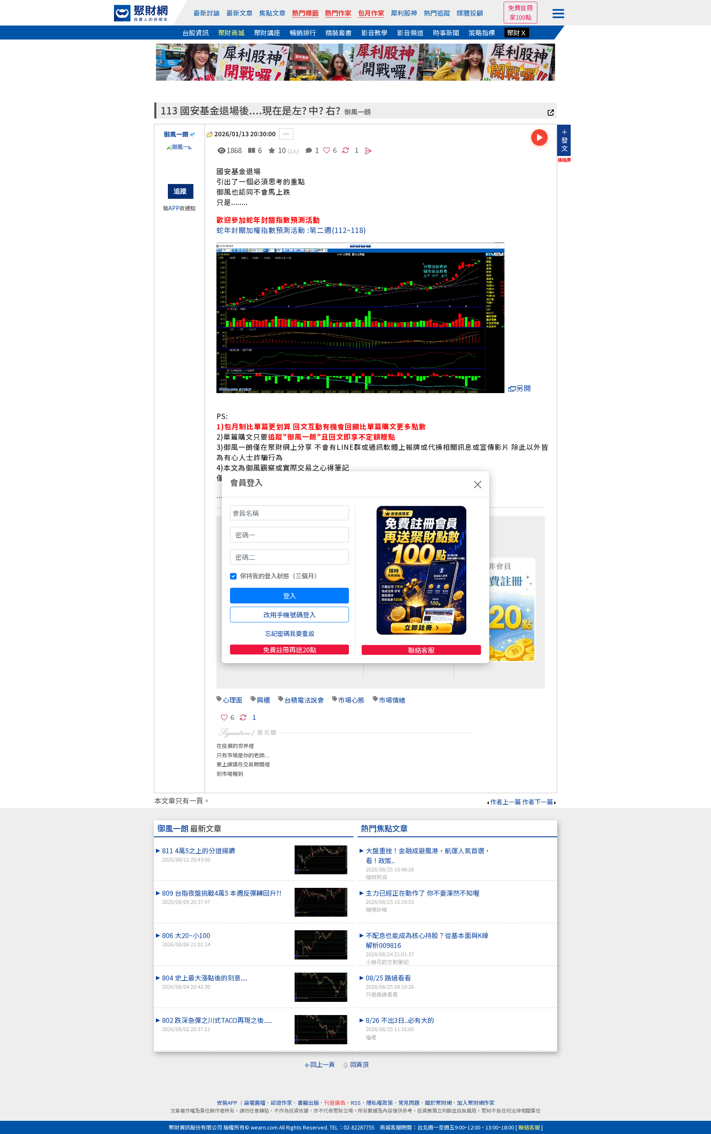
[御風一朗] (179, 159)
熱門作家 (338, 13)
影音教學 (374, 32)
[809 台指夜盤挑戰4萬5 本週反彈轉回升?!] (321, 902)
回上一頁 (322, 1064)
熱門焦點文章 (384, 828)
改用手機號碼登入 (289, 614)
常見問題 (409, 1102)
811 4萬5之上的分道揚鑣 (198, 854)
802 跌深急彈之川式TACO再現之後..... (217, 1024)
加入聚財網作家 (476, 1102)
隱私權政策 (379, 1102)
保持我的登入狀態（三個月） (280, 575)
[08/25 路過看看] (524, 973)
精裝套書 (338, 32)
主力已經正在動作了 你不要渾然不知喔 (422, 900)
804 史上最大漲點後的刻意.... (204, 981)
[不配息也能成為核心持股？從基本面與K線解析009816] (524, 930)
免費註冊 (520, 7)
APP (173, 208)
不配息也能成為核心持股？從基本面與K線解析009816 (427, 948)
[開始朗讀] (539, 137)
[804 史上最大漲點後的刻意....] (321, 987)
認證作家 (281, 1102)
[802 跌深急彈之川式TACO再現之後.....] (321, 1029)
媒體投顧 (470, 13)
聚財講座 (267, 32)
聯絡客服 (421, 650)
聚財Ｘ (517, 32)
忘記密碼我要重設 (289, 633)
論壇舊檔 (254, 1102)
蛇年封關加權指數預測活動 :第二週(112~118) (291, 230)
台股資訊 (195, 32)
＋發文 (564, 140)
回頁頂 (359, 1064)
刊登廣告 (335, 1102)
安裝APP (228, 1102)
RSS (356, 1102)
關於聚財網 (438, 1102)
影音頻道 (410, 32)
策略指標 (482, 32)
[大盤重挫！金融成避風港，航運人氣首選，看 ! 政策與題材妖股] (524, 845)
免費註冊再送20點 (289, 649)
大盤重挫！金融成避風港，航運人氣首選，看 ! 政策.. (428, 863)
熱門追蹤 (437, 13)
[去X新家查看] (552, 112)
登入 (289, 596)
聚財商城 (231, 32)
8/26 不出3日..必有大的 (400, 1028)
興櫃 (263, 700)
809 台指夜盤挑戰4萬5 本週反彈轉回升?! (221, 897)
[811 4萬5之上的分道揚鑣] (321, 860)
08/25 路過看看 (390, 985)
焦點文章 (272, 13)
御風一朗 (357, 112)
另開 (523, 388)
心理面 (232, 700)
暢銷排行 (303, 32)
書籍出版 (308, 1102)
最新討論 (206, 13)
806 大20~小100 (186, 939)
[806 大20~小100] (321, 945)
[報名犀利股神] (355, 61)
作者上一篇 (505, 801)
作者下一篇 (537, 801)
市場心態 (351, 700)
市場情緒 (392, 700)
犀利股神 (404, 13)
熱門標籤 (305, 13)
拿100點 (520, 17)
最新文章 (239, 13)
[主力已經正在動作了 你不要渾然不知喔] (524, 888)
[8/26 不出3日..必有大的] (524, 1015)
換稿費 (564, 159)
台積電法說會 (304, 700)
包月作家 (371, 13)
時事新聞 (446, 32)
